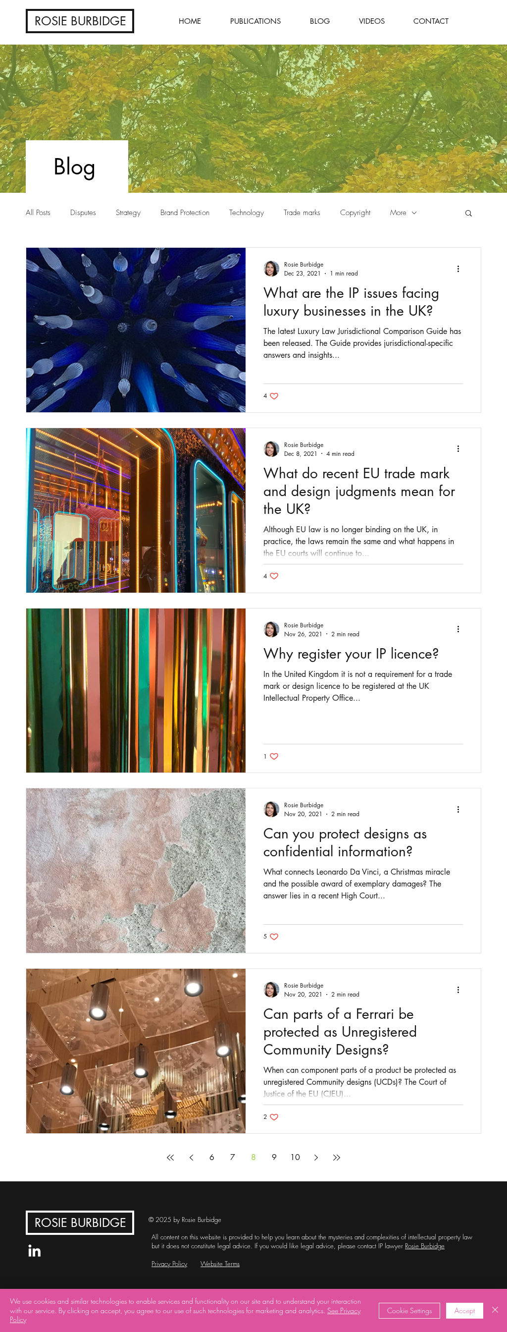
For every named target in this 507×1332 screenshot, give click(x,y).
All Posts (38, 213)
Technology (246, 213)
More (398, 213)
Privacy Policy (169, 1263)
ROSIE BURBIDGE (80, 21)
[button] (468, 214)
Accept (465, 1310)
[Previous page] (191, 1157)
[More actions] (461, 269)
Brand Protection (184, 213)
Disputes (83, 213)
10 (295, 1157)
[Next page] (316, 1157)
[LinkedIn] (34, 1250)
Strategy (128, 213)
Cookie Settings (409, 1310)
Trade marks (302, 213)
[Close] (495, 1310)
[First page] (170, 1157)
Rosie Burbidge (425, 1245)
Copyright (355, 213)
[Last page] (337, 1157)
